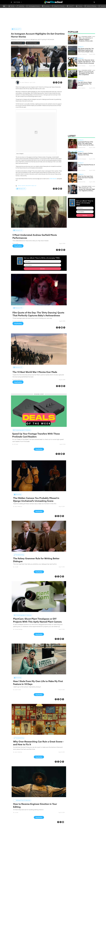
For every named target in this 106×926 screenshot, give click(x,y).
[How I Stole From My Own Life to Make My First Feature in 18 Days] (39, 658)
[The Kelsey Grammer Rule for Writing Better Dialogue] (39, 536)
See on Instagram (19, 153)
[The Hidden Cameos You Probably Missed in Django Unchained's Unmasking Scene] (39, 475)
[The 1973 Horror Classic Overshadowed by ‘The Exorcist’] (72, 84)
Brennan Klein (82, 147)
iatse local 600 (28, 185)
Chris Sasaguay (82, 158)
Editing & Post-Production (59, 6)
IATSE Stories (53, 178)
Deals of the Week (22, 439)
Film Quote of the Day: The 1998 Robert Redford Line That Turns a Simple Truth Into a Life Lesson (86, 51)
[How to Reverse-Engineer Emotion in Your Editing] (39, 781)
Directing (12, 6)
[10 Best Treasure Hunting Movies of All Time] (72, 155)
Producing (80, 6)
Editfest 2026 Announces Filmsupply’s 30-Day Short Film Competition (86, 73)
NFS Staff (16, 444)
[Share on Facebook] (54, 82)
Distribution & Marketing (91, 6)
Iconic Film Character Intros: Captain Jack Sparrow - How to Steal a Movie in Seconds (86, 61)
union (35, 185)
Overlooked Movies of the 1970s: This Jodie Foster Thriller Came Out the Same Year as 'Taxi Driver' (86, 144)
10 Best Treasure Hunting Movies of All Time (85, 154)
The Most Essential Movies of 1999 (86, 165)
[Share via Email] (59, 82)
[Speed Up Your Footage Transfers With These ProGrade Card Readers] (39, 411)
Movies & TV (71, 6)
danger (32, 185)
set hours (19, 185)
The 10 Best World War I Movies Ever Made (34, 372)
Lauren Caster (18, 689)
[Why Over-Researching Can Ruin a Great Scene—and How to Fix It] (39, 719)
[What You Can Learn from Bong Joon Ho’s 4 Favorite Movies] (72, 178)
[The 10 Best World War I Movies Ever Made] (39, 349)
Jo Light (16, 243)
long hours (23, 185)
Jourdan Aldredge (18, 629)
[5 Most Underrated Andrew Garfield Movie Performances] (39, 211)
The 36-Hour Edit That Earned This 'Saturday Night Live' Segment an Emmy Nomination (87, 190)
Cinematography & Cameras (34, 6)
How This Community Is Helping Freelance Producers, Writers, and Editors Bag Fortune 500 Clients (86, 41)
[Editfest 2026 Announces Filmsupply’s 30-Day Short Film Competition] (72, 73)
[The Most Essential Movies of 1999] (72, 166)
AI (5, 6)
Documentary (47, 6)
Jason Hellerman (25, 82)
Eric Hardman (82, 65)
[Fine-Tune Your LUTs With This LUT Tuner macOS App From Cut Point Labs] (39, 842)
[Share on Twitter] (56, 82)
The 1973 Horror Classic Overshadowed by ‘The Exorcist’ (85, 84)
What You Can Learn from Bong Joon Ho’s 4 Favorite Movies (85, 177)
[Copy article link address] (61, 82)
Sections (17, 2)
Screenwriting (21, 6)
